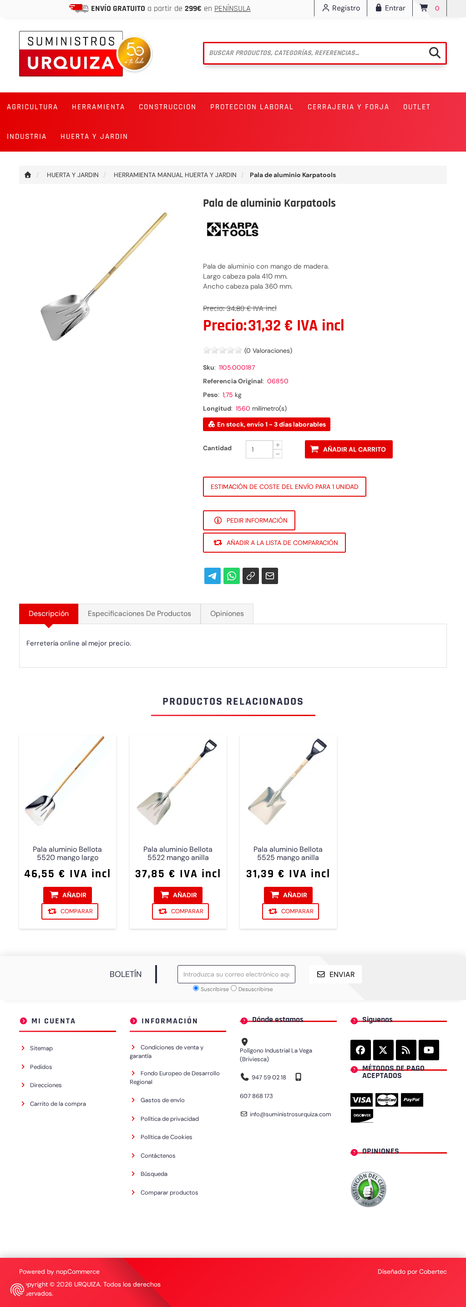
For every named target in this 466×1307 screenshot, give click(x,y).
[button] (32, 107)
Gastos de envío (163, 1100)
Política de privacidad (170, 1119)
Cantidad (217, 448)
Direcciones (46, 1085)
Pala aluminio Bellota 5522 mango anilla (178, 853)
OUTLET (417, 107)
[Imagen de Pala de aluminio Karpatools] (104, 282)
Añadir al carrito (354, 449)
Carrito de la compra (58, 1104)
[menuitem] (32, 107)
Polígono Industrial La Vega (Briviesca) (276, 1055)
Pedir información (257, 520)
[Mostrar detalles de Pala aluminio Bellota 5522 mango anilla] (178, 783)
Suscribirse (215, 989)
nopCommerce (78, 1271)
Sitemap (41, 1048)
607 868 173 (256, 1096)
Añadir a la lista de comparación (282, 543)
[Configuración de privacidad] (17, 1289)
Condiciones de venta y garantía (166, 1051)
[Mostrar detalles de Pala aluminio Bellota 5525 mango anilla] (288, 783)
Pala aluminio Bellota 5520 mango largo (67, 853)
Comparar (77, 911)
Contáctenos (158, 1156)
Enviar (342, 974)
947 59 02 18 (269, 1077)
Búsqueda (154, 1174)
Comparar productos (169, 1192)
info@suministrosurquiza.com (290, 1114)
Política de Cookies (166, 1137)
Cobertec (433, 1271)
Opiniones (227, 613)
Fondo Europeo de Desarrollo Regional (175, 1077)
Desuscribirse (255, 989)
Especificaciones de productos (139, 613)
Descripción (49, 613)
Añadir (74, 894)
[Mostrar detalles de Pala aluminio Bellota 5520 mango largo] (67, 783)
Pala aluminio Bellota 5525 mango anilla (288, 853)
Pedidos (41, 1067)
